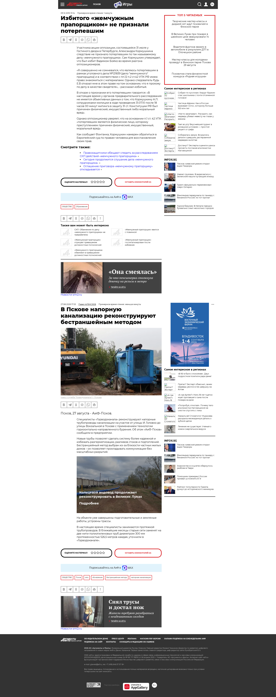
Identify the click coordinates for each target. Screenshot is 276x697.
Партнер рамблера (111, 685)
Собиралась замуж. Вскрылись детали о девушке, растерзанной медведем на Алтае (194, 137)
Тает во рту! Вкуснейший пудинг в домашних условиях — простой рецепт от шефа (195, 127)
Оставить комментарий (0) (138, 182)
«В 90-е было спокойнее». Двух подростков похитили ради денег (195, 374)
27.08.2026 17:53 (68, 304)
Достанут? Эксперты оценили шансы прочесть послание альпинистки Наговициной (196, 148)
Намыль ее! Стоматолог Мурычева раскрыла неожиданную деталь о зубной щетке (195, 418)
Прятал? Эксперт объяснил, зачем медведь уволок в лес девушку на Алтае (195, 387)
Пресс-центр (118, 639)
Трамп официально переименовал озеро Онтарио (194, 186)
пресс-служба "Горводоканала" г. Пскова (81, 397)
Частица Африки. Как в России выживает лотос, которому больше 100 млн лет (195, 106)
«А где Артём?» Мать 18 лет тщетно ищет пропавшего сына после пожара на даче (195, 397)
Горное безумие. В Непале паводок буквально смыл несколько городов (195, 207)
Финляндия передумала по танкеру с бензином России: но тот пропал (195, 196)
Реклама (132, 639)
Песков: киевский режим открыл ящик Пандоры (193, 165)
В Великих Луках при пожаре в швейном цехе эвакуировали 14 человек (190, 37)
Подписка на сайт (93, 642)
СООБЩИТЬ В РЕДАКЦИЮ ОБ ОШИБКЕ (136, 642)
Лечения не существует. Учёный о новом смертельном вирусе (194, 427)
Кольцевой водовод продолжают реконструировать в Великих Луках (110, 495)
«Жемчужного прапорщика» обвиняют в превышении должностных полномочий (88, 252)
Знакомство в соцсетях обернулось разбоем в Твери (195, 467)
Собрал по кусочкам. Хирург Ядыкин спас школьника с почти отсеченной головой (196, 95)
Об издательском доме (96, 639)
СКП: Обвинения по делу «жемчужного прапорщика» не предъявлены (89, 232)
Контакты (111, 642)
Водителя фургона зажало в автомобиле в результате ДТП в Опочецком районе (190, 50)
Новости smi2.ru (71, 294)
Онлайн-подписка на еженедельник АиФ (185, 639)
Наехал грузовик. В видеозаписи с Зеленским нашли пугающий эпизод (195, 175)
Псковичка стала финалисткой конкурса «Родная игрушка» (190, 75)
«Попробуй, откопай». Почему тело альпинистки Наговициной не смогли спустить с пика (195, 408)
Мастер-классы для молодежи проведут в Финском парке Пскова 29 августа (190, 62)
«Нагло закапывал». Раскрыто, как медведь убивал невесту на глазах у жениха (196, 116)
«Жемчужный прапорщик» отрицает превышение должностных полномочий (87, 242)
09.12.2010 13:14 (68, 13)
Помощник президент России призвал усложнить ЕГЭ (192, 477)
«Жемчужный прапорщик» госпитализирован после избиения (138, 242)
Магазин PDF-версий (150, 639)
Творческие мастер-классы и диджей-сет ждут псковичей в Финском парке (190, 24)
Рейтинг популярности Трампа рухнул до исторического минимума (195, 488)
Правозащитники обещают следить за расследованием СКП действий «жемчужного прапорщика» (119, 154)
